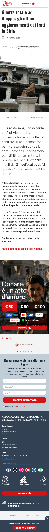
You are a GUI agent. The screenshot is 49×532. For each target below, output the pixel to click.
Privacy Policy (19, 406)
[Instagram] (21, 470)
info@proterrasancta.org (20, 464)
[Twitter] (15, 470)
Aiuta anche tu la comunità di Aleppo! (22, 248)
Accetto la (15, 406)
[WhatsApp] (40, 470)
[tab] (17, 351)
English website (8, 459)
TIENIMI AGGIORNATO (24, 528)
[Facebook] (8, 470)
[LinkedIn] (34, 470)
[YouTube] (27, 470)
